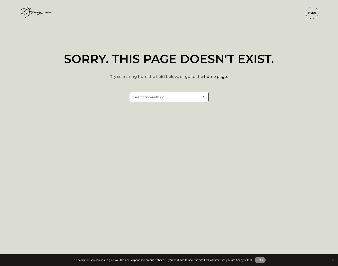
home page (215, 76)
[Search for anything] (203, 97)
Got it (260, 259)
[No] (333, 260)
